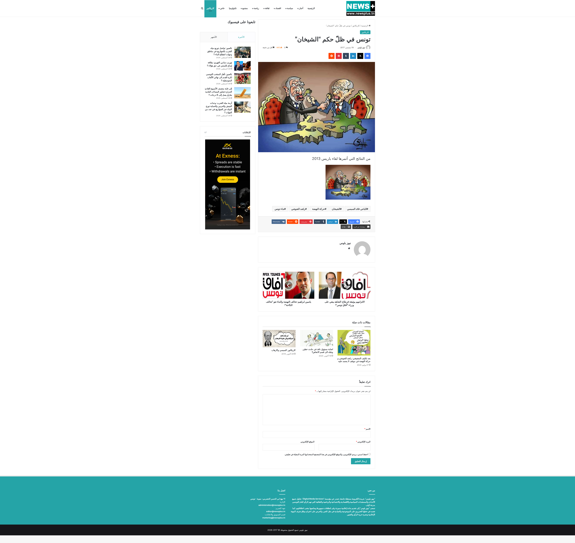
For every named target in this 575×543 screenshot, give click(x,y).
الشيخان (336, 208)
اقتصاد (278, 8)
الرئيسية (311, 8)
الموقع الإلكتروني (307, 441)
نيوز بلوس (361, 47)
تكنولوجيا (233, 8)
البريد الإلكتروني (363, 441)
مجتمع (245, 8)
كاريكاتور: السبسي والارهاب (283, 350)
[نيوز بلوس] (360, 8)
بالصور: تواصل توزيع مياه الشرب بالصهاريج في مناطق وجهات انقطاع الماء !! (219, 51)
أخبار (301, 8)
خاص (222, 8)
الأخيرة (241, 37)
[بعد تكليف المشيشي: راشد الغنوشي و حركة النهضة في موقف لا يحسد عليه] (354, 343)
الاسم (367, 429)
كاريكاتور (210, 8)
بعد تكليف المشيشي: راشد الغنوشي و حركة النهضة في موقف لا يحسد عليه (354, 360)
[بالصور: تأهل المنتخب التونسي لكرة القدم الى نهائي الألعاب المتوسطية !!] (242, 78)
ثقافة (267, 8)
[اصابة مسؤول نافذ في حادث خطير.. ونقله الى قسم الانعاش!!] (316, 338)
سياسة (290, 8)
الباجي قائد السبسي (357, 208)
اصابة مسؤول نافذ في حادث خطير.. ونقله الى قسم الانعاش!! (317, 350)
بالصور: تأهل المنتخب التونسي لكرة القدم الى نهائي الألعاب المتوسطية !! (219, 77)
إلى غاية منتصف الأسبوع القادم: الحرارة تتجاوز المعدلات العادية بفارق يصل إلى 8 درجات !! (218, 91)
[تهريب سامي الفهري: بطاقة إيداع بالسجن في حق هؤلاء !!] (242, 66)
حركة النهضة (318, 208)
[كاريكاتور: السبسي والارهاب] (279, 338)
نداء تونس (279, 208)
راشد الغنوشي (298, 208)
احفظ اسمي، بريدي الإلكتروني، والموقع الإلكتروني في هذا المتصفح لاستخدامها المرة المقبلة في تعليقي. (326, 454)
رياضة (256, 8)
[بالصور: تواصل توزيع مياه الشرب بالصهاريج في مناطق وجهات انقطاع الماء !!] (242, 52)
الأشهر (214, 37)
